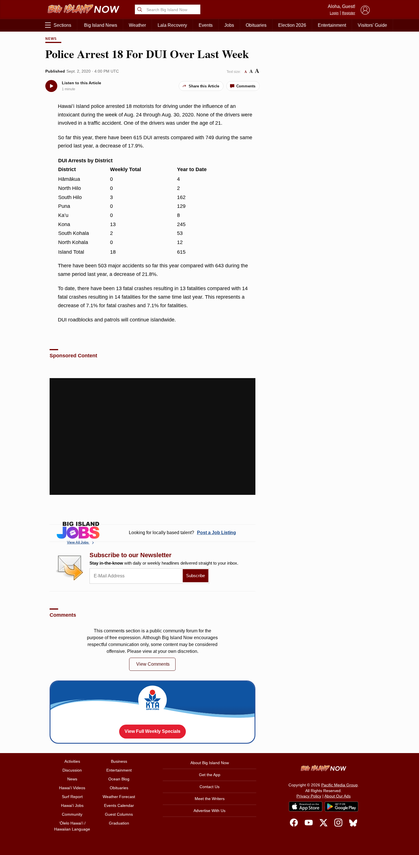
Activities (72, 761)
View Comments (153, 664)
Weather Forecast (119, 796)
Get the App (209, 774)
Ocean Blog (118, 779)
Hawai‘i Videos (72, 788)
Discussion (72, 770)
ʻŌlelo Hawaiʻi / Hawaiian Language (72, 826)
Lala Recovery (172, 25)
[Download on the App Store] (305, 806)
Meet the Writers (210, 798)
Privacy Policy (308, 796)
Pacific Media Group (339, 785)
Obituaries (256, 25)
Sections (62, 25)
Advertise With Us (209, 810)
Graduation (119, 823)
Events (206, 25)
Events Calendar (119, 805)
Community (72, 814)
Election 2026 (292, 25)
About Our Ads (337, 796)
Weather (137, 25)
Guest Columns (119, 814)
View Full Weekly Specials (152, 731)
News (51, 39)
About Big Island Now (209, 762)
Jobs (229, 25)
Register (348, 13)
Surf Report (72, 796)
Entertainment (332, 25)
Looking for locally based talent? (182, 532)
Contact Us (209, 786)
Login (334, 13)
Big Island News (100, 25)
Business (119, 761)
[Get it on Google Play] (341, 806)
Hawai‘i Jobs (72, 805)
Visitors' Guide (372, 25)
